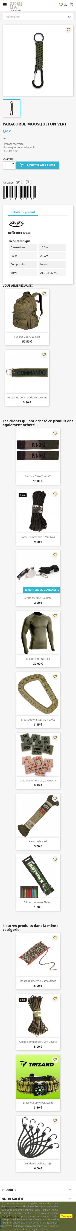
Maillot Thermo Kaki (38, 658)
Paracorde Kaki (38, 841)
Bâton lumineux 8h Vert (38, 902)
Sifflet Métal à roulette (38, 598)
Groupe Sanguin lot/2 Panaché (38, 780)
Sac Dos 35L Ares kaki (27, 336)
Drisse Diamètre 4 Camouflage (38, 981)
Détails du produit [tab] (23, 212)
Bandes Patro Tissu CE (38, 476)
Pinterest (27, 182)
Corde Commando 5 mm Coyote (38, 1041)
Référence (15, 232)
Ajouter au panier (37, 165)
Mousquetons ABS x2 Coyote (38, 719)
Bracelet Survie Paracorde (38, 1102)
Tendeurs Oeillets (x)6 (38, 1163)
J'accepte (66, 1216)
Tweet (18, 182)
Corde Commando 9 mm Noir (38, 537)
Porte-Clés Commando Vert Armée (27, 397)
